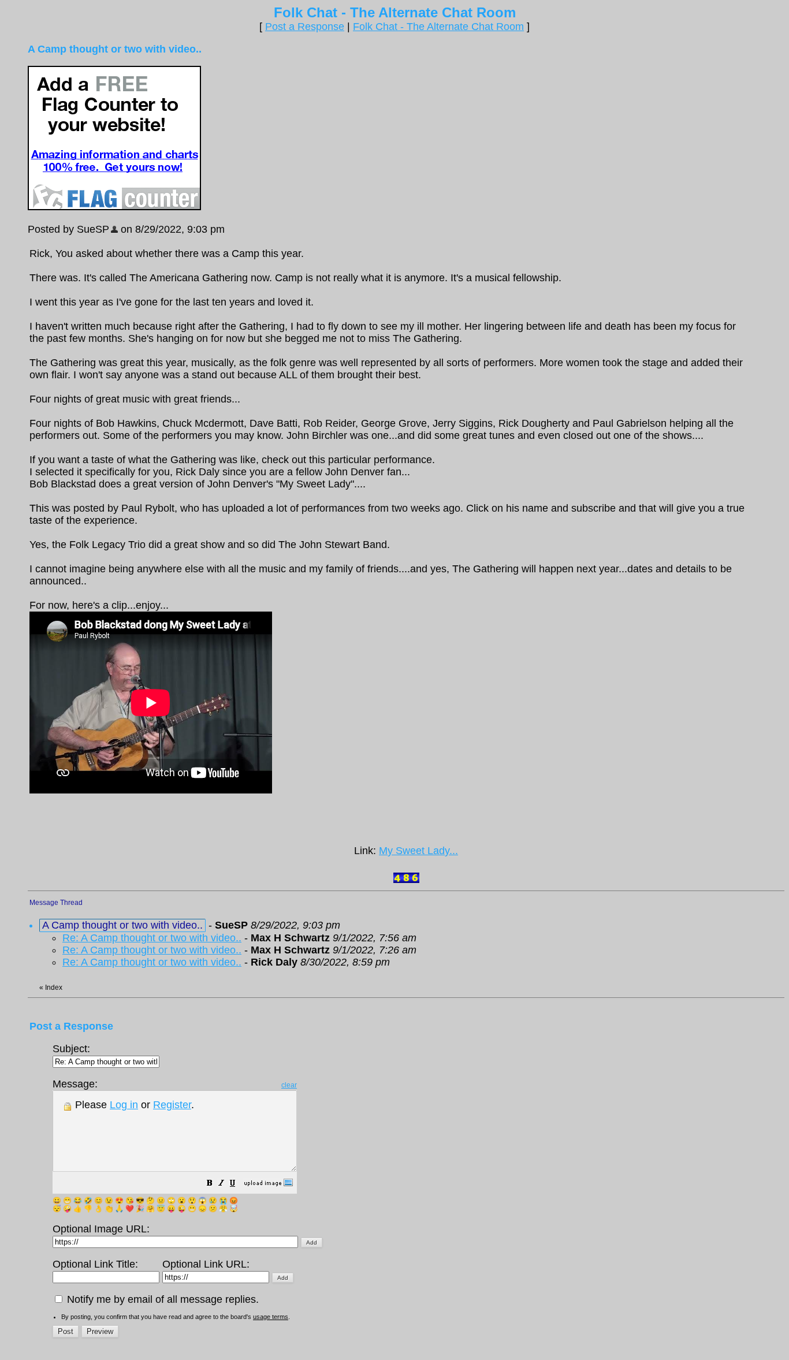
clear (289, 1085)
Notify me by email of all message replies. (161, 1299)
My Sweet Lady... (418, 850)
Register (172, 1105)
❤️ (129, 1209)
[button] (209, 1184)
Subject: (71, 1049)
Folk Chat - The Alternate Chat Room (438, 26)
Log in (124, 1105)
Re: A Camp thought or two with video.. (151, 938)
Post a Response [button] (304, 26)
